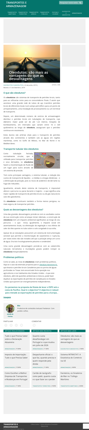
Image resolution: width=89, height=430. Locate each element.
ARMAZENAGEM (10, 349)
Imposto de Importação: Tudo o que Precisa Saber (16, 356)
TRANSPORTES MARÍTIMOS (69, 386)
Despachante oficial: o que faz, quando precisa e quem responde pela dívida (44, 359)
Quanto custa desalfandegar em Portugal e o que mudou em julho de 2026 (44, 340)
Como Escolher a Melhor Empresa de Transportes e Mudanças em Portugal (16, 376)
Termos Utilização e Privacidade (48, 424)
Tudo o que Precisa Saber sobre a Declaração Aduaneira (16, 339)
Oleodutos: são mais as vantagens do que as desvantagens (71, 339)
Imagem (7, 297)
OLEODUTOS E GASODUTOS (13, 85)
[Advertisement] (44, 31)
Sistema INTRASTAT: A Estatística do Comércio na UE (71, 357)
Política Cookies (35, 424)
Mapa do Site (44, 426)
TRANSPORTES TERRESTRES (41, 386)
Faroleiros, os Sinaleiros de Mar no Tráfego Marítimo (71, 376)
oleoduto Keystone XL (48, 264)
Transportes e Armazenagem (16, 4)
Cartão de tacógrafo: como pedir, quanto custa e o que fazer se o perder (44, 376)
